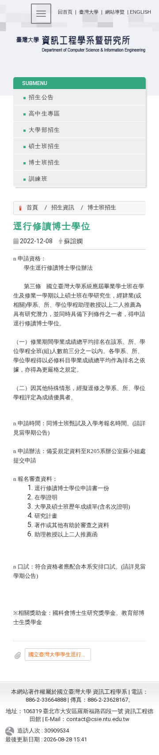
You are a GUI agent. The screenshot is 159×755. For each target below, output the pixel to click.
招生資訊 (62, 207)
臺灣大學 (89, 12)
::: (55, 10)
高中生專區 (44, 113)
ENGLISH (140, 12)
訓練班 (38, 178)
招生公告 (41, 97)
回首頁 (65, 12)
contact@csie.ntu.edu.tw (97, 719)
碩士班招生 (44, 146)
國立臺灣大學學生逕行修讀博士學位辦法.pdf (59, 654)
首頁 (32, 207)
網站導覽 (115, 12)
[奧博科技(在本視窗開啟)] (11, 730)
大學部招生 (44, 129)
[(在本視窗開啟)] (79, 44)
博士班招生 (44, 162)
